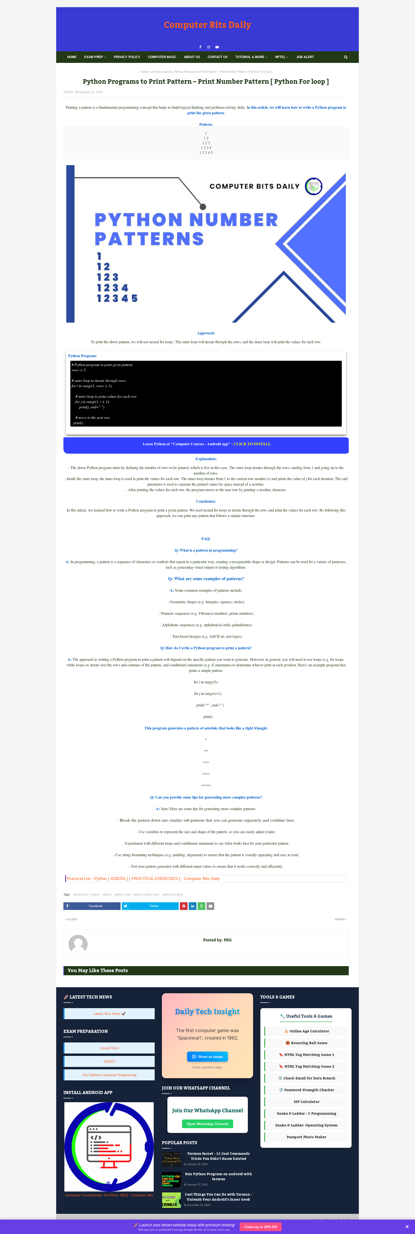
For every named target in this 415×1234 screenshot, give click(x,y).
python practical (161, 71)
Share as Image (210, 1059)
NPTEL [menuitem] (280, 57)
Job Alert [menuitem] (305, 57)
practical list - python (86, 894)
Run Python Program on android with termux (218, 1180)
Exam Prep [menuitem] (93, 57)
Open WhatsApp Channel (207, 1127)
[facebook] (200, 47)
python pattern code (146, 894)
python (107, 894)
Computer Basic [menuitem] (162, 57)
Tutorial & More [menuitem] (249, 57)
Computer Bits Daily (207, 25)
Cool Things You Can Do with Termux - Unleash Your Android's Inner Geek (218, 1200)
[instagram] (209, 47)
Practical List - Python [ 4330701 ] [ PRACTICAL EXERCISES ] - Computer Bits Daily (143, 878)
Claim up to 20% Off (260, 1227)
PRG (70, 92)
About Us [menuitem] (192, 57)
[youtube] (217, 47)
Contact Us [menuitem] (218, 57)
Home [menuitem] (72, 57)
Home (145, 71)
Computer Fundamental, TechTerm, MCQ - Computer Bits (109, 1195)
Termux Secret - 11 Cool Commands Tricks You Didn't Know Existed (218, 1159)
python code (123, 894)
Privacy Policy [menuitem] (127, 57)
